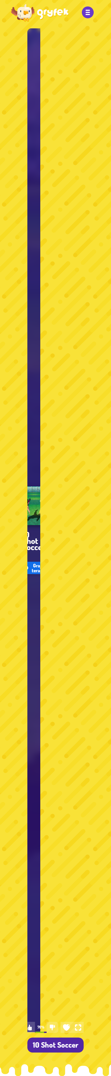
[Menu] (88, 12)
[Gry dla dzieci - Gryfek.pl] (40, 13)
